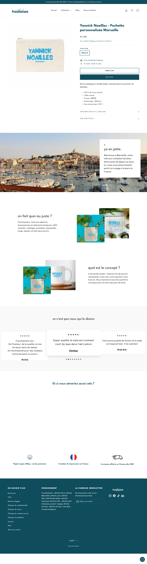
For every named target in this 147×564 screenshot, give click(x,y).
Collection (65, 10)
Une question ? (87, 118)
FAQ (9, 525)
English (72, 540)
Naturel (85, 53)
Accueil (54, 10)
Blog (77, 10)
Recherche (12, 493)
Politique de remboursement (18, 513)
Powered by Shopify (73, 546)
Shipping (92, 41)
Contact (11, 521)
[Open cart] (142, 559)
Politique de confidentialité (18, 505)
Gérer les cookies (14, 530)
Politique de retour (15, 509)
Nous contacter (90, 10)
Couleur (84, 48)
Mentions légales (14, 501)
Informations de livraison (93, 111)
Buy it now (109, 77)
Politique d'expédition (16, 517)
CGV (9, 497)
